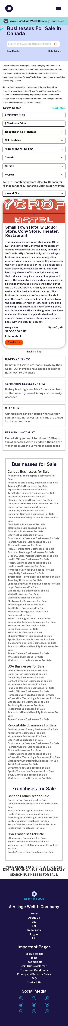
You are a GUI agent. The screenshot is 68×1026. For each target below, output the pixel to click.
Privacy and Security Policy (34, 974)
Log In (34, 934)
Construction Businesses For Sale (27, 507)
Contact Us (34, 982)
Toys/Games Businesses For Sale (27, 775)
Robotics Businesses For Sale (25, 633)
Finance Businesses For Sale (24, 545)
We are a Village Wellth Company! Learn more (37, 21)
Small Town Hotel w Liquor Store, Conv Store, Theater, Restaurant (32, 231)
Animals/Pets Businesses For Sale (27, 486)
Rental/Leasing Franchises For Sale (28, 821)
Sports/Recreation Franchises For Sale (31, 852)
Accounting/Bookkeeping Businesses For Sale (32, 477)
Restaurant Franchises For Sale (26, 828)
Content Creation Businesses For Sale (30, 681)
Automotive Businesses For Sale (26, 497)
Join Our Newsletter (34, 966)
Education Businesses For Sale (25, 532)
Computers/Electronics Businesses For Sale (33, 504)
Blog (34, 958)
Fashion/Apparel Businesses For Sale (29, 542)
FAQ (34, 978)
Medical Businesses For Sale (24, 598)
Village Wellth (34, 954)
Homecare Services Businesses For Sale (31, 570)
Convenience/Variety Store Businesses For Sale (33, 519)
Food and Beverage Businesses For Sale (31, 552)
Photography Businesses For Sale (27, 601)
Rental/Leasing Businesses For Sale (29, 619)
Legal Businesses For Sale (23, 587)
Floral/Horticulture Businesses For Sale (31, 549)
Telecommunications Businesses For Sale (32, 643)
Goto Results (13, 51)
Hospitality (12, 327)
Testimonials (34, 962)
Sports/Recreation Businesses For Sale (31, 640)
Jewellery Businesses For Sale (25, 580)
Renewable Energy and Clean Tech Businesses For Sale (28, 613)
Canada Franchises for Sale (28, 796)
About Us (34, 918)
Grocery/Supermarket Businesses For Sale (33, 556)
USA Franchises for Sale (26, 834)
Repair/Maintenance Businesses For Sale (32, 622)
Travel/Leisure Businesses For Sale (28, 653)
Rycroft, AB (55, 327)
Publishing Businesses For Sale (25, 605)
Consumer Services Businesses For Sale (31, 514)
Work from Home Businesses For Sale (29, 660)
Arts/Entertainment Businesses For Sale (31, 493)
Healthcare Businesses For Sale (26, 566)
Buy (34, 922)
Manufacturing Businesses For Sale (28, 591)
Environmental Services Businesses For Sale (33, 538)
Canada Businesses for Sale (28, 471)
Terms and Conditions (34, 970)
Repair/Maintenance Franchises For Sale (32, 825)
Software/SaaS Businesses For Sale (29, 768)
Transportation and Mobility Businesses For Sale (33, 648)
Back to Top (34, 352)
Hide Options (54, 51)
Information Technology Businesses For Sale (34, 577)
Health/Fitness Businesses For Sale (28, 559)
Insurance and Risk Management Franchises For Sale (33, 847)
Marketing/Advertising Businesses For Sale (33, 761)
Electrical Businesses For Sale (25, 535)
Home (34, 914)
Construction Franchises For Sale (27, 800)
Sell (34, 926)
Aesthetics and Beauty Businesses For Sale (33, 483)
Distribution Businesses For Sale (26, 525)
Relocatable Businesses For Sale (32, 725)
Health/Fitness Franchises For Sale (28, 814)
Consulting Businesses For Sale (26, 511)
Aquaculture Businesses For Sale (27, 490)
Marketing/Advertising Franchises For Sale (33, 818)
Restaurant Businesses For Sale (26, 626)
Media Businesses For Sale (23, 594)
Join (34, 938)
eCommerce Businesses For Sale (27, 528)
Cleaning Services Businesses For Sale (30, 500)
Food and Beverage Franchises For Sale (31, 811)
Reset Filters (58, 108)
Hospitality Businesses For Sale (26, 573)
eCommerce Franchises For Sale (27, 838)
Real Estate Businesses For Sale (26, 608)
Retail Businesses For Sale (23, 629)
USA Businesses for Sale (26, 666)
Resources (34, 930)
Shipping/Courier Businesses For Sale (30, 636)
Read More (14, 342)
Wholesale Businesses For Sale (25, 657)
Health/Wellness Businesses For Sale (29, 563)
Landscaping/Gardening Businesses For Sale (34, 584)
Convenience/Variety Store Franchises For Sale (33, 805)
